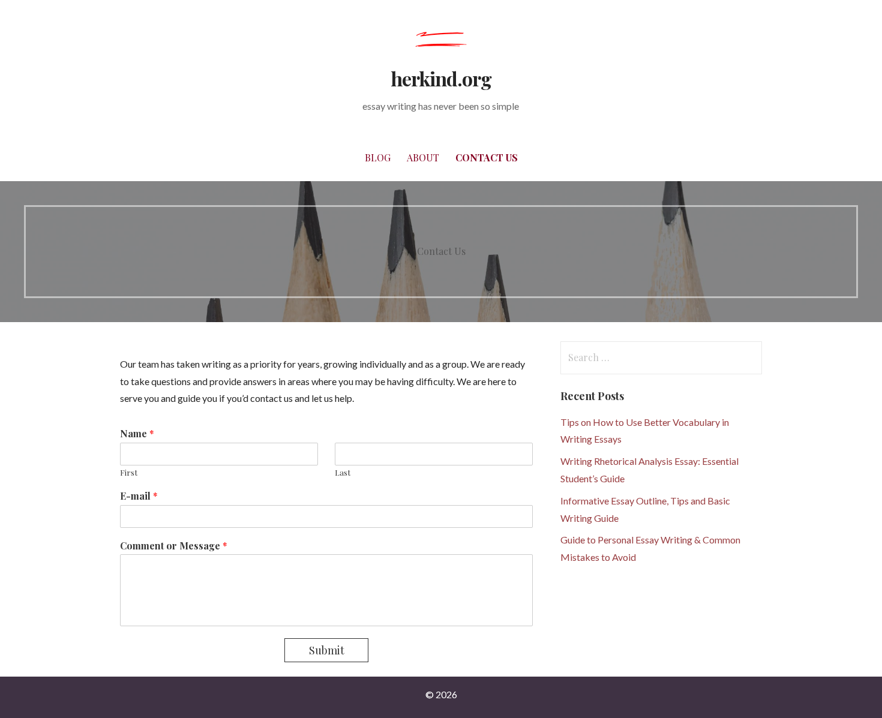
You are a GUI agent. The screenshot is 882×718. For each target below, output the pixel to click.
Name (137, 434)
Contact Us (486, 157)
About (423, 157)
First (128, 472)
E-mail (139, 496)
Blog (378, 157)
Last (342, 472)
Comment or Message (173, 546)
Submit (326, 650)
